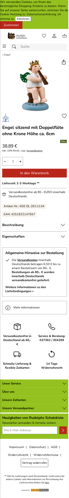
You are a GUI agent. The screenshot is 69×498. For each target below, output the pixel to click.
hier (47, 482)
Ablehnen (23, 19)
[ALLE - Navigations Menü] (4, 46)
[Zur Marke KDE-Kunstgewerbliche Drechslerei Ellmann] (5, 117)
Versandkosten (34, 150)
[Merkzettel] (44, 36)
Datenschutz (37, 447)
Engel (7, 54)
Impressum (16, 447)
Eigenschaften (13, 236)
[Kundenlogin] (54, 36)
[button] (63, 62)
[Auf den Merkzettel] (64, 116)
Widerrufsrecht (18, 455)
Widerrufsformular (46, 455)
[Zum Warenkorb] (64, 36)
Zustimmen (11, 25)
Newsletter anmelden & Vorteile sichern (29, 423)
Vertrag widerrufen (34, 463)
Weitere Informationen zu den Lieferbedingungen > (25, 289)
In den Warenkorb (34, 173)
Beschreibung (13, 225)
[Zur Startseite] (17, 35)
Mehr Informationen (26, 308)
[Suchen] (15, 47)
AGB (54, 447)
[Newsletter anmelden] (63, 430)
